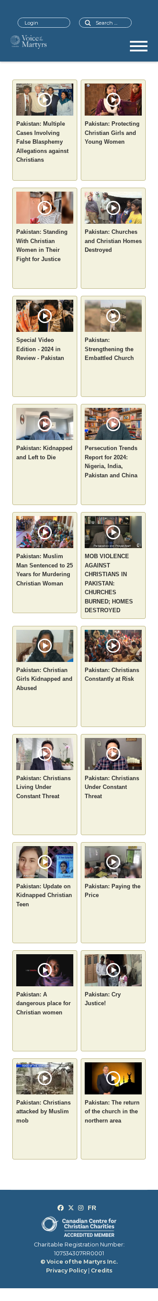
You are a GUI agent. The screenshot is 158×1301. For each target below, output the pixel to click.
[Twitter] (71, 1208)
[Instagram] (80, 1208)
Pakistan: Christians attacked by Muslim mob (43, 1111)
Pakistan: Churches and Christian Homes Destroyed (113, 241)
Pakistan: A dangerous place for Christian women (43, 1003)
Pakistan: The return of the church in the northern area (112, 1111)
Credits (101, 1270)
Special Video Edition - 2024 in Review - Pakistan (40, 349)
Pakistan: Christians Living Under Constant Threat (43, 787)
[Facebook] (60, 1208)
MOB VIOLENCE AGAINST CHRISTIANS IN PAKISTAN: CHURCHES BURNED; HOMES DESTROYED (109, 583)
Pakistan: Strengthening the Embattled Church (109, 349)
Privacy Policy (66, 1270)
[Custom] (92, 1208)
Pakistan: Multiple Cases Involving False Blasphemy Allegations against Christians (42, 141)
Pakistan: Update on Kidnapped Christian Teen (44, 895)
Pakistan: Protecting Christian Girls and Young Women (112, 132)
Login (31, 23)
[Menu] (138, 49)
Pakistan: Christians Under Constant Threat (112, 787)
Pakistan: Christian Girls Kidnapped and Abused (44, 679)
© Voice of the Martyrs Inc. (79, 1261)
